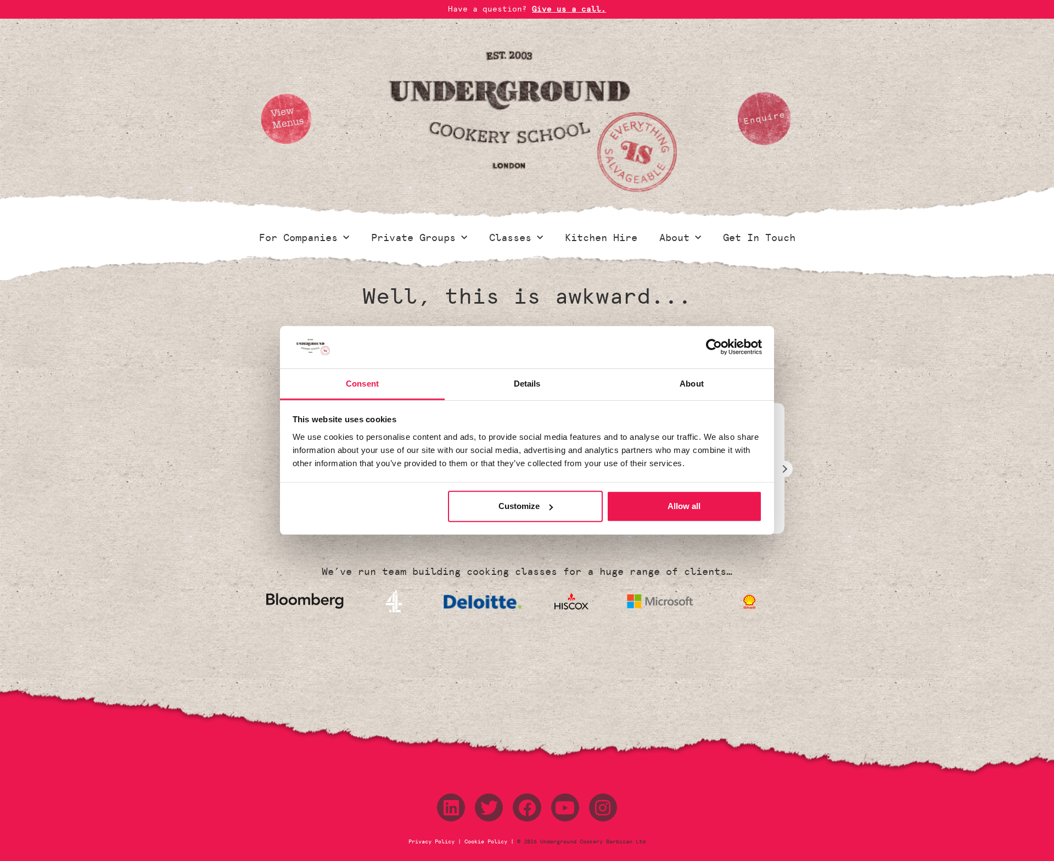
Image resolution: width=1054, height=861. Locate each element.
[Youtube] (565, 807)
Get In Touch (759, 238)
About (674, 238)
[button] (784, 469)
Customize (519, 506)
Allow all (684, 506)
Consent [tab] (362, 383)
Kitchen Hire (601, 238)
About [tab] (692, 383)
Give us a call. (569, 9)
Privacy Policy (433, 841)
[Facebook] (527, 807)
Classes (510, 238)
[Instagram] (603, 807)
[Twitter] (489, 807)
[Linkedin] (451, 807)
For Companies (298, 238)
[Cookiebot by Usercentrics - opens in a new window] (714, 347)
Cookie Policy (485, 841)
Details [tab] (527, 383)
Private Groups (413, 238)
